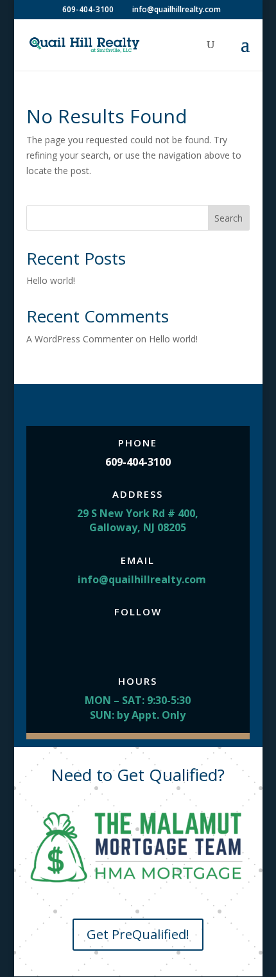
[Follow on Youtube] (163, 640)
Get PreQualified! (138, 934)
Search (228, 218)
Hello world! (50, 280)
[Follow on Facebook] (112, 640)
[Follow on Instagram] (138, 640)
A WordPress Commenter (79, 339)
